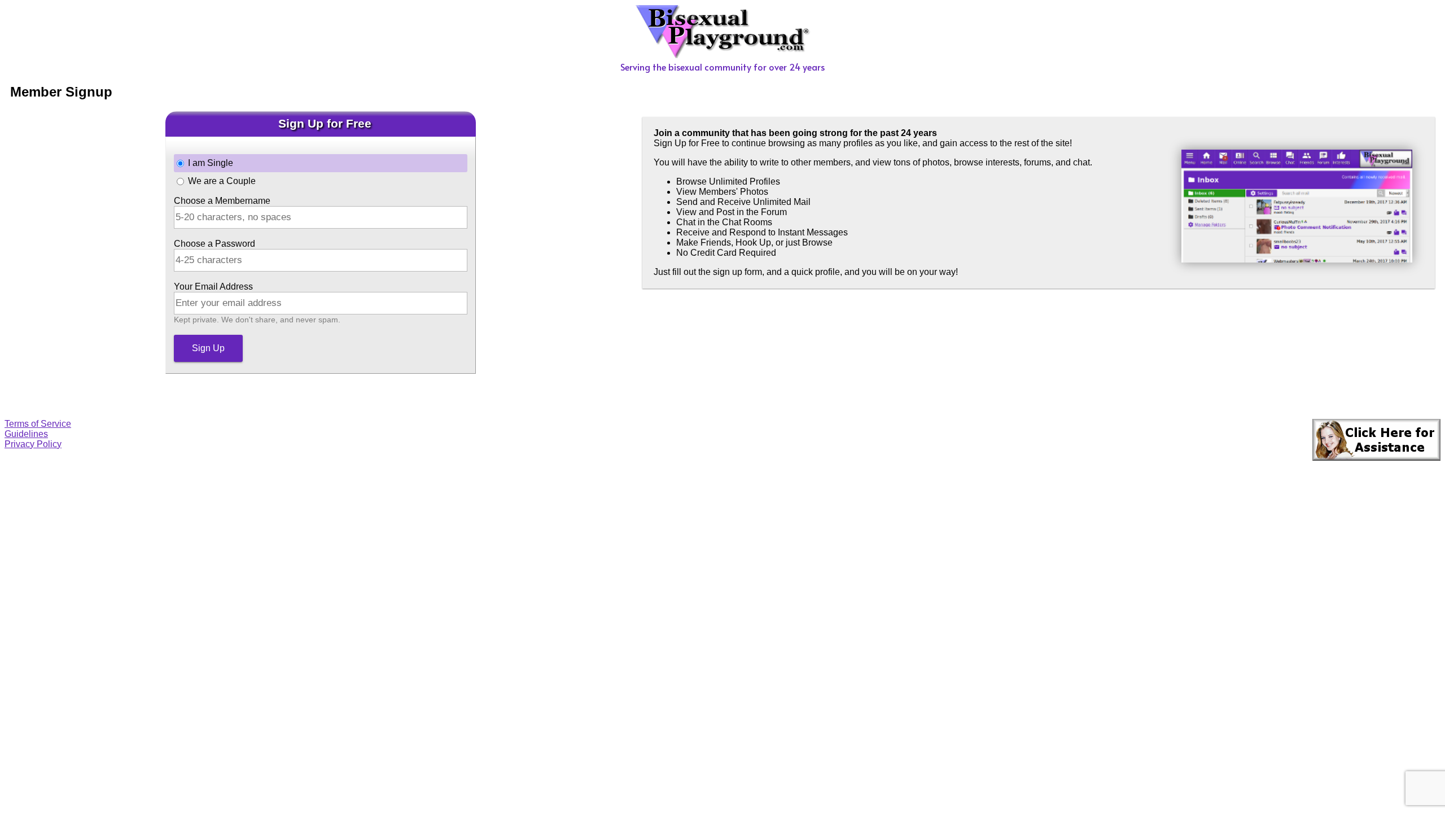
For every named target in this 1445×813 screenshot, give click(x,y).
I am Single (210, 163)
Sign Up (208, 348)
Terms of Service (38, 424)
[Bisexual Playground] (723, 55)
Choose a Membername (222, 201)
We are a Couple (222, 181)
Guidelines (26, 434)
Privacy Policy (33, 444)
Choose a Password (214, 243)
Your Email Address (213, 286)
